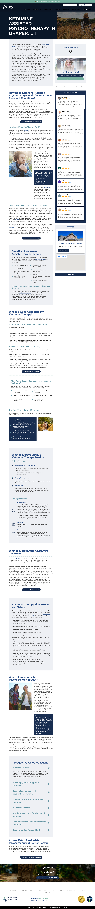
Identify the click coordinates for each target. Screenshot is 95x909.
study (32, 615)
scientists (12, 227)
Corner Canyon (42, 907)
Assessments (48, 9)
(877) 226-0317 (43, 898)
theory (26, 130)
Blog (84, 890)
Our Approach (87, 9)
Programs (57, 9)
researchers (47, 187)
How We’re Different (68, 890)
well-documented (25, 293)
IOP (53, 890)
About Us (27, 9)
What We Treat (37, 9)
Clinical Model (76, 9)
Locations (66, 9)
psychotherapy (40, 259)
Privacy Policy (63, 907)
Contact (47, 892)
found (17, 219)
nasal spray (46, 614)
